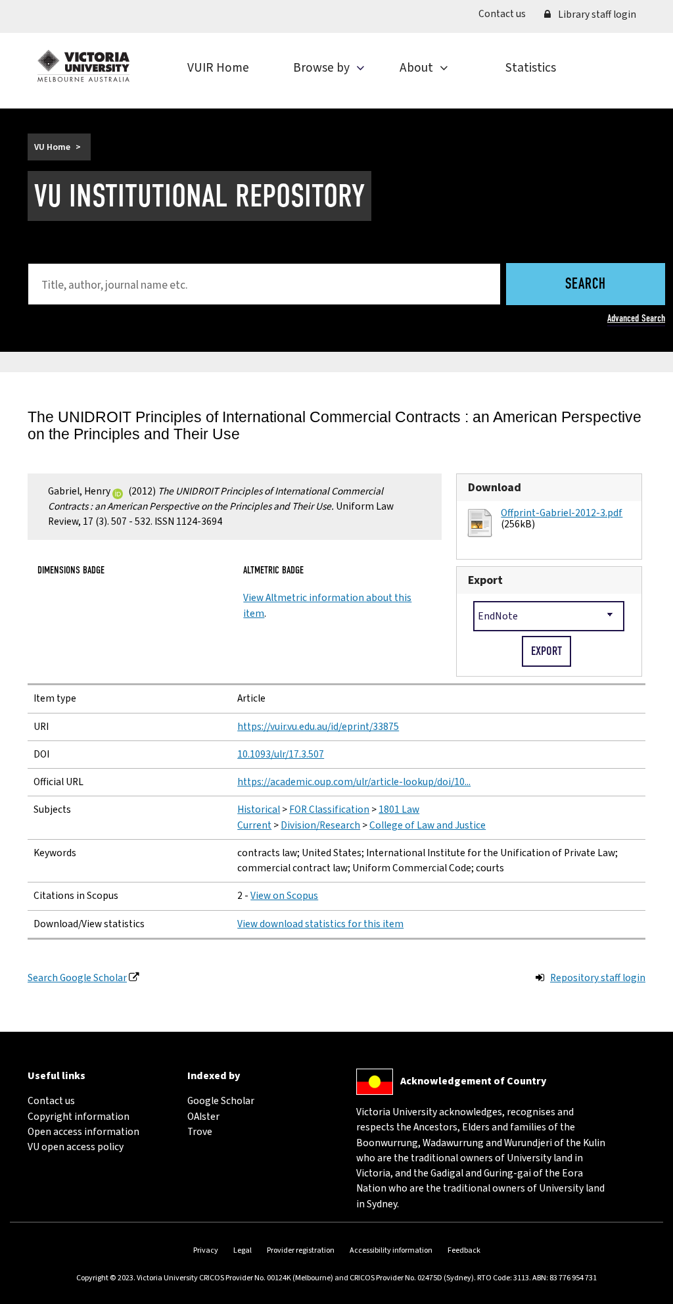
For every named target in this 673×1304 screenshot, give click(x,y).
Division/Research (320, 825)
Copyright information (78, 1116)
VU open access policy (76, 1147)
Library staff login (596, 14)
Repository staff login (597, 978)
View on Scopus (284, 895)
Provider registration (301, 1250)
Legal (242, 1250)
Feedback (464, 1250)
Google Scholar (220, 1101)
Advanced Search (636, 318)
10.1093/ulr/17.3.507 (280, 754)
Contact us (506, 13)
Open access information (83, 1131)
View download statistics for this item (320, 924)
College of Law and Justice (427, 825)
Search (585, 285)
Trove (199, 1131)
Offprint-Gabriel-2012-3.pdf (561, 513)
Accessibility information (391, 1250)
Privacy (205, 1250)
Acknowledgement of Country (473, 1081)
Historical (258, 809)
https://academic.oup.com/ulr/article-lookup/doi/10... (354, 782)
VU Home (52, 147)
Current (254, 825)
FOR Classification (329, 809)
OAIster (203, 1116)
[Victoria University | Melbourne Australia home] (83, 65)
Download (494, 487)
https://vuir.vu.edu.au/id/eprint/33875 (318, 726)
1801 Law (399, 809)
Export (485, 580)
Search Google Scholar (77, 978)
